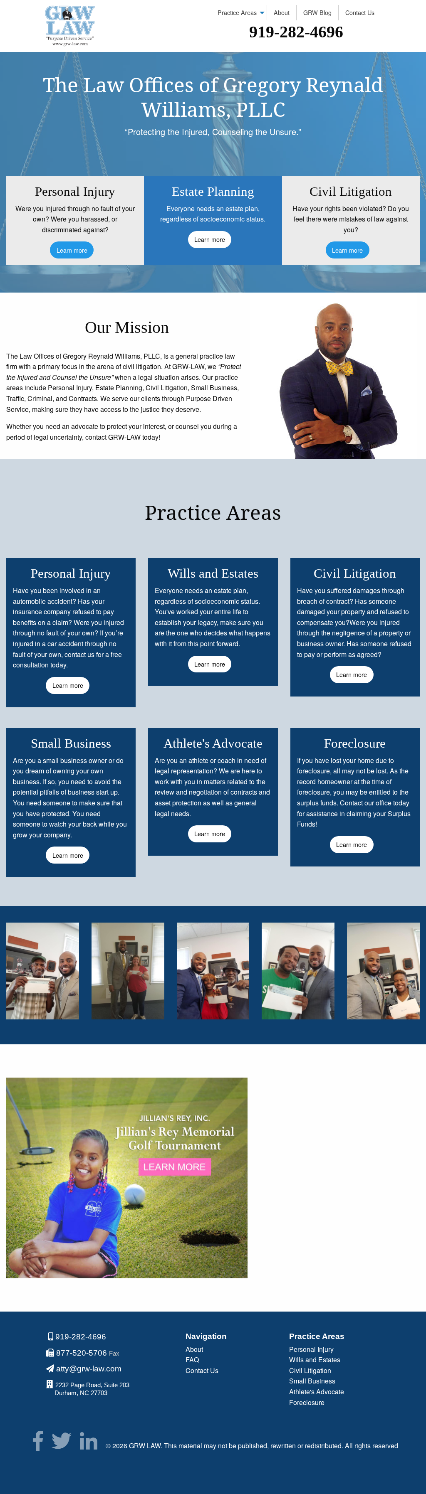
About (282, 12)
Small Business (312, 1381)
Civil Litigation (310, 1370)
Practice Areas (237, 12)
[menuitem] (239, 12)
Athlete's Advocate (316, 1391)
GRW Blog (317, 12)
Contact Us (359, 12)
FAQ (192, 1359)
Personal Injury (311, 1349)
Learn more (72, 250)
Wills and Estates (314, 1359)
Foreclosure (306, 1402)
